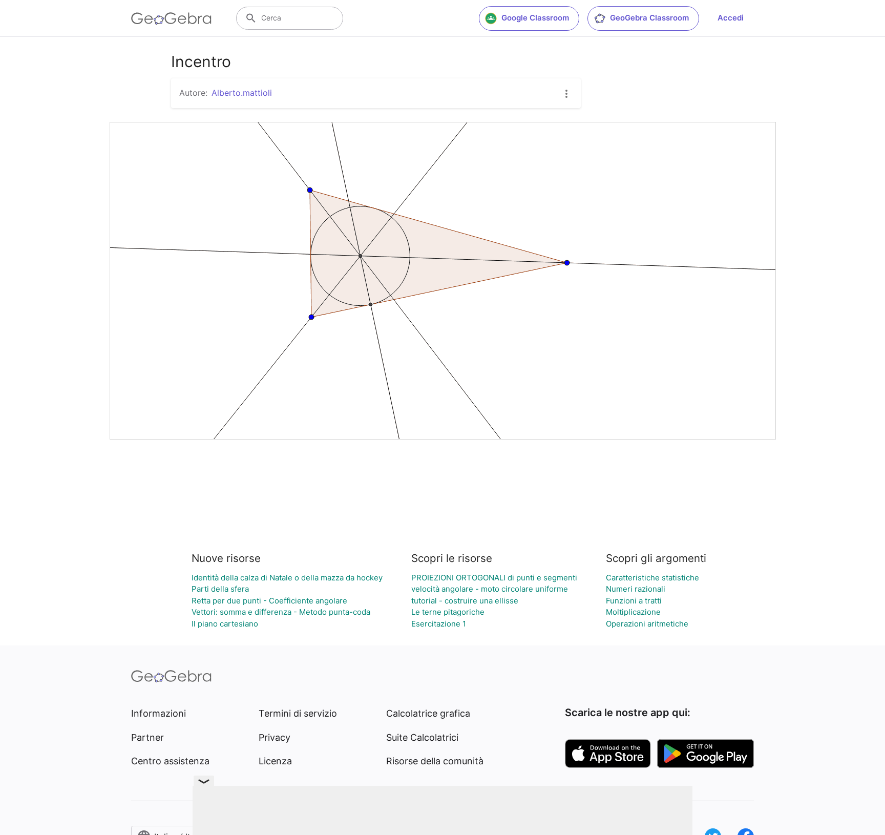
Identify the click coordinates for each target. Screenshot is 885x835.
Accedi (731, 18)
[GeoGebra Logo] (171, 18)
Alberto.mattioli (242, 93)
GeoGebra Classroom (649, 18)
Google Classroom (535, 18)
